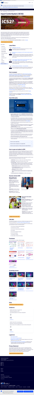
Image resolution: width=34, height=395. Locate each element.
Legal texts (2, 62)
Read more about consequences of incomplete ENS (17, 143)
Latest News (3, 46)
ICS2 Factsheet (20, 247)
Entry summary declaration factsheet (12, 248)
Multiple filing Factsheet (28, 258)
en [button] (29, 2)
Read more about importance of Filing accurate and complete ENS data (20, 145)
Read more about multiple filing (14, 141)
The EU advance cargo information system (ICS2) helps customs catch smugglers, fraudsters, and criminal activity (22, 60)
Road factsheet (12, 266)
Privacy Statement (3, 63)
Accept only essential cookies (28, 391)
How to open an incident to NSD (3, 51)
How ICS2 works (3, 49)
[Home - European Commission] (5, 2)
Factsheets (2, 56)
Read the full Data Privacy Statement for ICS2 (16, 353)
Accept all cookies (20, 391)
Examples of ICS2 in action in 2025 (14, 216)
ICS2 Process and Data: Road (12, 298)
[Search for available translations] (25, 84)
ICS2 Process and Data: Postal (12, 288)
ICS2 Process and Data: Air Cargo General (20, 279)
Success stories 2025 (4, 53)
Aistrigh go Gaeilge (5, 7)
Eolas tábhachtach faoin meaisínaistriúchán (12, 7)
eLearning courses (3, 57)
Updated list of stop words (16, 47)
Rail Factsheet (12, 257)
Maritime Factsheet (29, 247)
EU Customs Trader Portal (21, 84)
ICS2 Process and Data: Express (29, 279)
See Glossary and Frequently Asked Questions (16, 304)
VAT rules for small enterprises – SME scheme (6, 377)
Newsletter (2, 371)
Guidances (2, 60)
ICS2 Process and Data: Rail (29, 288)
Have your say (2, 378)
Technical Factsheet (21, 257)
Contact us (18, 385)
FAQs (2, 59)
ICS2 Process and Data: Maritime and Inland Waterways (21, 289)
